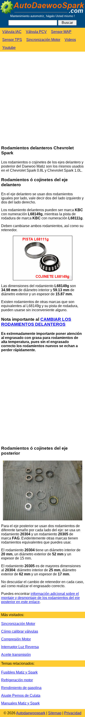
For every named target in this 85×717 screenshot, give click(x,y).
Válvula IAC (12, 32)
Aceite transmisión (16, 655)
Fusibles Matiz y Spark (19, 672)
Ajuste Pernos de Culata (20, 695)
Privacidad (72, 713)
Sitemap (54, 713)
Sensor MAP (61, 32)
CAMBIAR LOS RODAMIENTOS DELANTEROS (36, 322)
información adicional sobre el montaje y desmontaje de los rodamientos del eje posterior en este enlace (40, 598)
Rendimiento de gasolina (21, 688)
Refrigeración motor (17, 680)
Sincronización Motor (43, 40)
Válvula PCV (36, 32)
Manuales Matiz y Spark (20, 703)
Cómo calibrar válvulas (19, 631)
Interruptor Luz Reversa (20, 647)
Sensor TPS (12, 40)
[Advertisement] (42, 98)
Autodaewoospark (30, 713)
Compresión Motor (16, 639)
